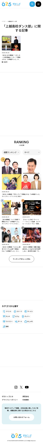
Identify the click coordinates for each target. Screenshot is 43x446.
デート (20, 321)
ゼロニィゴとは (7, 396)
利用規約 (25, 400)
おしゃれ (30, 321)
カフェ (17, 316)
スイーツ (19, 311)
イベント (8, 311)
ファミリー (9, 321)
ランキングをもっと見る (21, 259)
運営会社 (25, 396)
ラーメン (30, 311)
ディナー (27, 316)
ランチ (8, 316)
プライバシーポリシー (10, 400)
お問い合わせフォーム (22, 417)
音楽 (7, 326)
